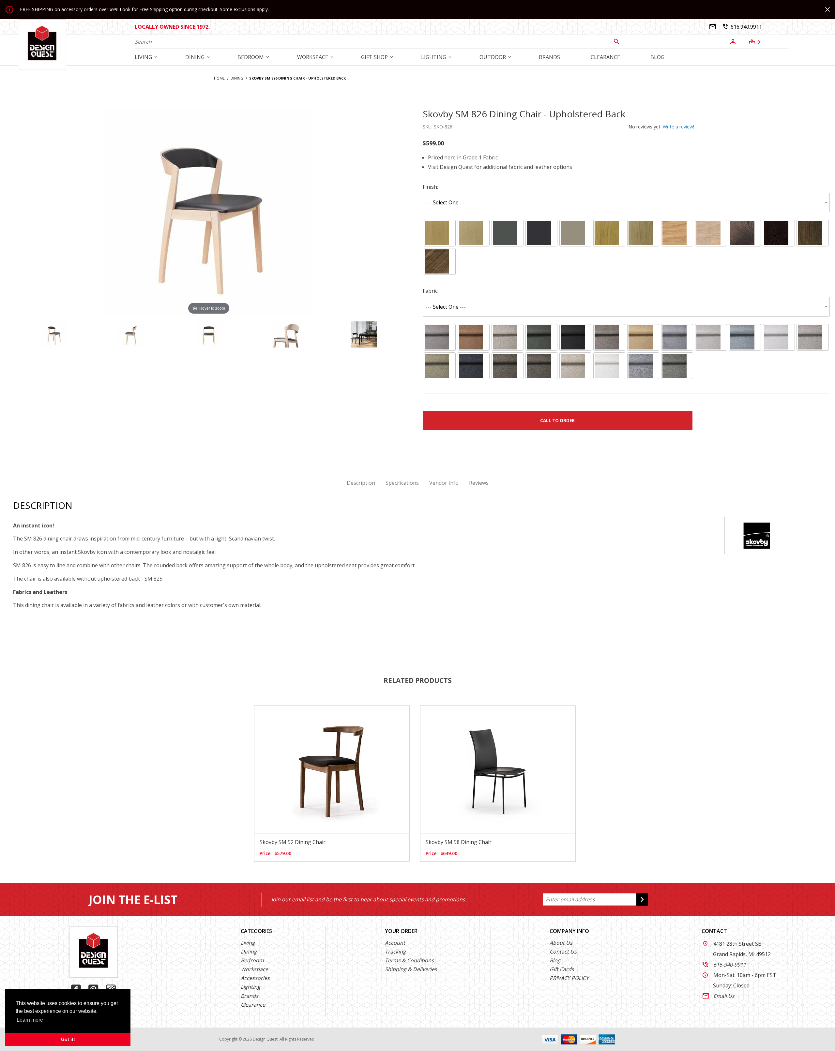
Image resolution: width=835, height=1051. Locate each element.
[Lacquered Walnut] (813, 233)
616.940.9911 (742, 26)
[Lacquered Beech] (440, 233)
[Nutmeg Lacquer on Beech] (575, 233)
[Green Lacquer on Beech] (507, 233)
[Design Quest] (42, 44)
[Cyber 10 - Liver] (609, 337)
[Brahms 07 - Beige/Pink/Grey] (813, 337)
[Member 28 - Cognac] (474, 337)
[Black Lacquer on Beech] (541, 233)
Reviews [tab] (479, 482)
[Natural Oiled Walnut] (440, 261)
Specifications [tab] (402, 482)
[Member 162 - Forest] (541, 337)
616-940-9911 (724, 964)
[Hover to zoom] (208, 211)
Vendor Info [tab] (444, 482)
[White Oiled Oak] (711, 233)
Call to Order (557, 420)
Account (395, 942)
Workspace (254, 969)
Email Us (719, 995)
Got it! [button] (68, 1039)
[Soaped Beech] (474, 233)
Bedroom (252, 960)
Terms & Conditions (409, 960)
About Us (561, 942)
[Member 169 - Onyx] (575, 337)
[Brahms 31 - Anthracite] (474, 365)
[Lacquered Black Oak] (779, 233)
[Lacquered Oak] (609, 233)
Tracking (395, 951)
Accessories (255, 978)
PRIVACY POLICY (569, 978)
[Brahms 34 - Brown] (507, 365)
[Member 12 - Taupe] (440, 337)
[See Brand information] (756, 535)
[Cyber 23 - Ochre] (643, 337)
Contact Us (563, 951)
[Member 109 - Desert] (507, 337)
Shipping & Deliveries (411, 969)
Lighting (250, 986)
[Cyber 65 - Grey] (677, 337)
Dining (249, 951)
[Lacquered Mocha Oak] (745, 233)
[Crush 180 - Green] (677, 365)
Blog (555, 960)
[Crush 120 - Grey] (643, 365)
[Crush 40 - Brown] (541, 365)
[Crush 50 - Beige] (575, 365)
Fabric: (430, 290)
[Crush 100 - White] (609, 365)
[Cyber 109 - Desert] (711, 337)
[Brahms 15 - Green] (440, 365)
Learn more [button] (30, 1020)
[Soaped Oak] (643, 233)
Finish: (430, 186)
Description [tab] (361, 482)
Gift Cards (562, 969)
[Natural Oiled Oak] (677, 233)
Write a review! (678, 127)
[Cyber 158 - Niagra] (745, 337)
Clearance (253, 1004)
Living (248, 942)
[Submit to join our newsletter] (642, 899)
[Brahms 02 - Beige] (779, 337)
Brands (249, 995)
